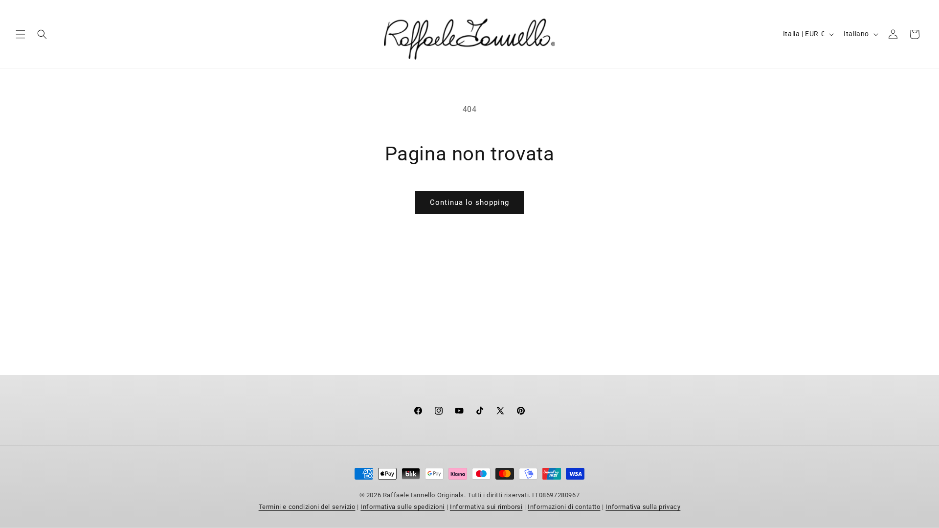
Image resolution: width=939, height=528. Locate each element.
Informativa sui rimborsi (486, 506)
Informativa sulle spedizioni (402, 506)
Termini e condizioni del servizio (307, 506)
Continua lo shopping (469, 202)
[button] (20, 34)
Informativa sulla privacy (642, 506)
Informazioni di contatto (564, 506)
